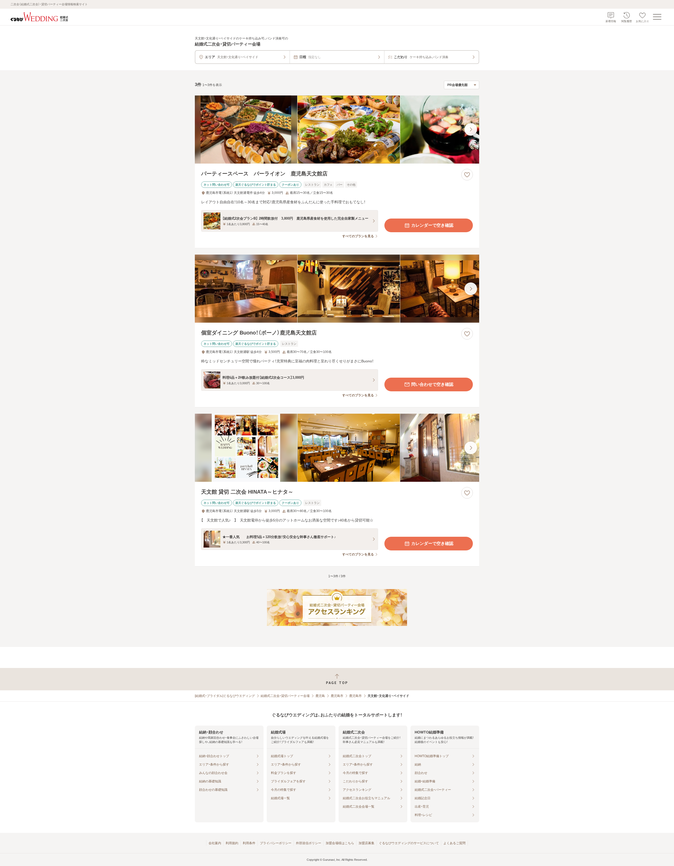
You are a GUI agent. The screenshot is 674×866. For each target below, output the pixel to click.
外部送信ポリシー (308, 843)
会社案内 (215, 843)
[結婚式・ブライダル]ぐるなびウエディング (225, 696)
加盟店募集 (366, 843)
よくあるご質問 (454, 843)
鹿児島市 (337, 696)
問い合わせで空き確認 (432, 384)
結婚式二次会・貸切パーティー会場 (285, 696)
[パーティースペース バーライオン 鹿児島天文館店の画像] (337, 129)
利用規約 (232, 843)
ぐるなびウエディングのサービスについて (409, 843)
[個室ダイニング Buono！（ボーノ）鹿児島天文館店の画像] (337, 289)
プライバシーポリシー (275, 843)
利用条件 (249, 843)
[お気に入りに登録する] (467, 174)
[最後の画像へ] (470, 129)
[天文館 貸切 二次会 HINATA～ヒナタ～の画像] (337, 448)
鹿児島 (320, 696)
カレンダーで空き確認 (432, 225)
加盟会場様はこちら (340, 843)
